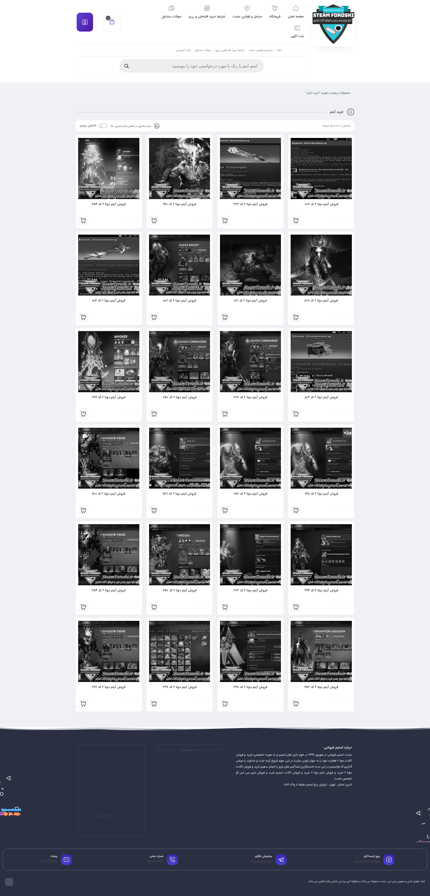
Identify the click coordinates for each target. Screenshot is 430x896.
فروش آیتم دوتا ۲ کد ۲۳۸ (250, 687)
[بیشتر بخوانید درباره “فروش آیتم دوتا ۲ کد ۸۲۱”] (225, 317)
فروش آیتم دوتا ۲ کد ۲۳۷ (180, 687)
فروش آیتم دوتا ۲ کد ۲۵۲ (321, 687)
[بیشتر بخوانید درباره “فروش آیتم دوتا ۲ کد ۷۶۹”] (225, 414)
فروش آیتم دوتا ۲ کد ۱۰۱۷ (321, 204)
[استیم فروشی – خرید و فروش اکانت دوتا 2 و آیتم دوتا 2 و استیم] (333, 24)
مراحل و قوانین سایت (261, 50)
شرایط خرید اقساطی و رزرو (230, 50)
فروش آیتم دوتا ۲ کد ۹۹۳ (250, 204)
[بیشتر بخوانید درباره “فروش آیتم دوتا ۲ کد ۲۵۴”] (83, 607)
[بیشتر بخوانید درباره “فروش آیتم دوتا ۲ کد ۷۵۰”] (154, 414)
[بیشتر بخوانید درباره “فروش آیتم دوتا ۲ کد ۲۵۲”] (296, 704)
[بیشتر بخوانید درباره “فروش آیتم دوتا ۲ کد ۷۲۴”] (83, 414)
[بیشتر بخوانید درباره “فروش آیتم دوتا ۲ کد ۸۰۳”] (296, 414)
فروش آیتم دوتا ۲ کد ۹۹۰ (179, 204)
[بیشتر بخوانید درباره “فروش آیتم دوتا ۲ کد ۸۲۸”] (296, 317)
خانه (279, 50)
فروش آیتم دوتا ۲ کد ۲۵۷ (180, 590)
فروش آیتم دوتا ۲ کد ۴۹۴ (321, 590)
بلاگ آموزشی (183, 50)
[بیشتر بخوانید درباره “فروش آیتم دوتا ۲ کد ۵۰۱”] (83, 510)
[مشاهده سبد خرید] (112, 22)
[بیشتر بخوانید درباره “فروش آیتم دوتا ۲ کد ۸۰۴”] (83, 317)
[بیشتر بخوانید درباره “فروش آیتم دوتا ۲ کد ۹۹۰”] (154, 221)
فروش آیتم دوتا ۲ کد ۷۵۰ (180, 397)
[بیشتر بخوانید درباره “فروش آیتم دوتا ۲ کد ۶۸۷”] (225, 510)
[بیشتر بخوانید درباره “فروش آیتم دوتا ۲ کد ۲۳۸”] (225, 704)
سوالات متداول (203, 50)
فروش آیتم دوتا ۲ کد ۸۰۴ (108, 300)
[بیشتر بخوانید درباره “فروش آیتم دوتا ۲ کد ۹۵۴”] (83, 221)
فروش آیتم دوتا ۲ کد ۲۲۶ (108, 687)
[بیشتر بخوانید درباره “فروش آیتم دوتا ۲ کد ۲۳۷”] (154, 704)
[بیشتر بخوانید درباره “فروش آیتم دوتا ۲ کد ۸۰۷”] (154, 317)
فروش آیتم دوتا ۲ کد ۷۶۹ (250, 397)
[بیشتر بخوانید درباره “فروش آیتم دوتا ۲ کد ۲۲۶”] (83, 704)
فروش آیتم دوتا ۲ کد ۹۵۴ (109, 204)
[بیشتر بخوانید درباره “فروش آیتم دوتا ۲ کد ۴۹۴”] (296, 607)
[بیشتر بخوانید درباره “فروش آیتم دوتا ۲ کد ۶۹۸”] (296, 510)
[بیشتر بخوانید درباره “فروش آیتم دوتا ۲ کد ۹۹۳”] (225, 221)
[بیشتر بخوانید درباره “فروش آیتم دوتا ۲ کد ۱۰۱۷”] (296, 221)
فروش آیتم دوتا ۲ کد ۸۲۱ (250, 300)
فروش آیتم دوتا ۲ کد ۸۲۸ (321, 300)
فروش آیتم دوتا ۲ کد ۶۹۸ (321, 494)
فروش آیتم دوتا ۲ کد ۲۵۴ (109, 590)
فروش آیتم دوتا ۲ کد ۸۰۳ (321, 397)
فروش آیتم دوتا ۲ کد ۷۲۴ (108, 397)
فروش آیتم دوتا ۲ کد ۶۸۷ (250, 494)
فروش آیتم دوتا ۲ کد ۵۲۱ (179, 494)
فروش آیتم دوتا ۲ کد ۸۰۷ (179, 300)
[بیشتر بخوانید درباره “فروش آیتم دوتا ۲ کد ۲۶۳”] (225, 607)
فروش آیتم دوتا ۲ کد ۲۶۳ (250, 590)
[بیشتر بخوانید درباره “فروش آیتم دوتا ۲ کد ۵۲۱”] (154, 510)
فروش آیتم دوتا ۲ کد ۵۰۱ (108, 494)
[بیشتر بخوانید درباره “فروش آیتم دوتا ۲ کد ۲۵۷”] (154, 607)
